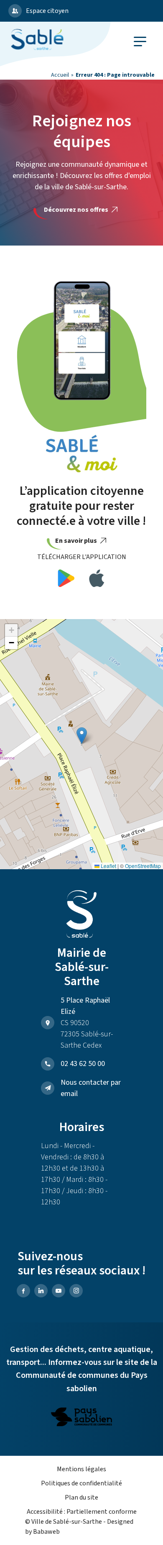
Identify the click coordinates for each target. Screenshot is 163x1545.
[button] (81, 735)
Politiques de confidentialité (81, 1483)
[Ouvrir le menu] (140, 41)
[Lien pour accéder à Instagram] (76, 1290)
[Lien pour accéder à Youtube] (58, 1290)
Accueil (60, 75)
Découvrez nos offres (77, 209)
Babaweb (46, 1531)
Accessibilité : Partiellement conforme (82, 1511)
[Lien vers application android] (66, 579)
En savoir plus (76, 540)
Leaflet (107, 865)
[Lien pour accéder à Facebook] (23, 1290)
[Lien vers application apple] (97, 579)
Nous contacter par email (91, 1088)
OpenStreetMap (143, 865)
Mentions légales (81, 1469)
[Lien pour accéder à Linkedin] (41, 1290)
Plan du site (81, 1497)
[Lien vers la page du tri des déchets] (81, 1418)
